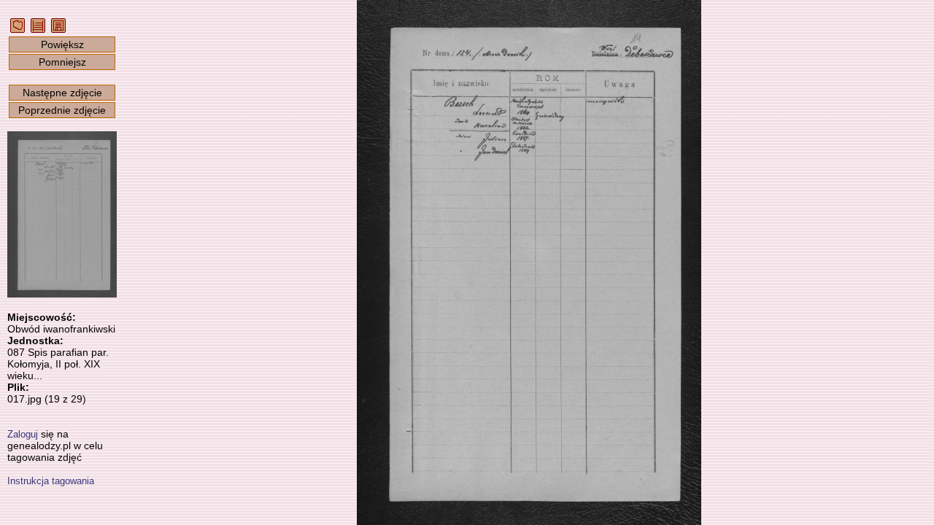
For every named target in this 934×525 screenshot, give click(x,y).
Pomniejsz (62, 62)
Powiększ (62, 44)
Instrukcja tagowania (50, 480)
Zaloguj (22, 434)
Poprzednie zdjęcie (62, 110)
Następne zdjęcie (62, 92)
